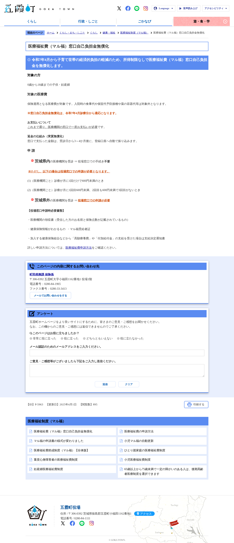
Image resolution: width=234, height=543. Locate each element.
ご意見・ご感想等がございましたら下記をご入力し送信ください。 (73, 361)
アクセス (146, 513)
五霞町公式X (119, 8)
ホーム (50, 32)
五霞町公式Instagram (145, 8)
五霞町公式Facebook (128, 8)
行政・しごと (88, 21)
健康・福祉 (109, 32)
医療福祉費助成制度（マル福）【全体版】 (61, 450)
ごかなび (144, 21)
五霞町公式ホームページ (39, 8)
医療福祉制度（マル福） (134, 32)
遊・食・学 (201, 21)
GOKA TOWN (37, 515)
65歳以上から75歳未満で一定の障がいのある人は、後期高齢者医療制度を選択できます (163, 471)
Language (164, 8)
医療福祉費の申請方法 (139, 431)
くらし (32, 21)
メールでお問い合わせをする (50, 295)
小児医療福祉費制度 (137, 459)
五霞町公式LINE (136, 8)
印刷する (198, 404)
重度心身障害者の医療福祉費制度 (56, 459)
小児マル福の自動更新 (139, 440)
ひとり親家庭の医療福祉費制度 (144, 450)
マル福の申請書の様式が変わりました (59, 440)
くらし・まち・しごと (72, 32)
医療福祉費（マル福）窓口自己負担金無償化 (63, 431)
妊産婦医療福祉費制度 (48, 469)
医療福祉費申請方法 (78, 247)
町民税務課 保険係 (42, 274)
